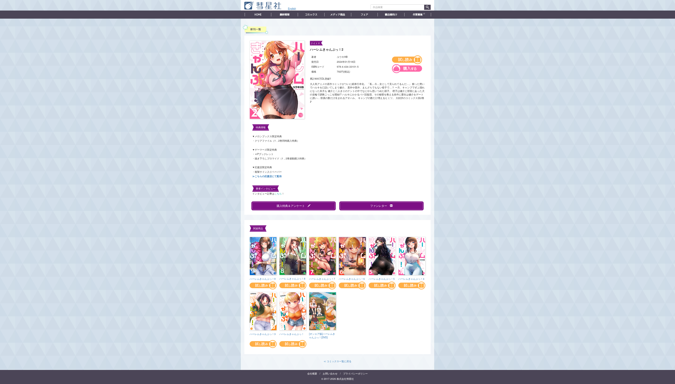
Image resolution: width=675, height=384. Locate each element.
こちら (278, 193)
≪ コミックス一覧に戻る (337, 361)
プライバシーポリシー (355, 373)
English (292, 8)
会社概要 (312, 373)
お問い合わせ (330, 373)
